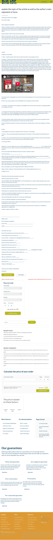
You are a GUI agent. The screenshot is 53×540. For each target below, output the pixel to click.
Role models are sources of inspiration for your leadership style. (17, 340)
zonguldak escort (7, 363)
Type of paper (6, 285)
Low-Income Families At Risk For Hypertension (13, 336)
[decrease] (5, 305)
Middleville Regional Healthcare (10, 334)
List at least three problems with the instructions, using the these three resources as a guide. (29, 353)
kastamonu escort (7, 359)
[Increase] (48, 379)
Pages (5, 303)
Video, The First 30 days (8, 279)
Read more (4, 472)
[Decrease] (41, 379)
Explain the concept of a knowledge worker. (13, 338)
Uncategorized (5, 15)
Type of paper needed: (8, 376)
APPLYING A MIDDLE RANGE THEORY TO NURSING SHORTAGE (18, 332)
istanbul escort (7, 355)
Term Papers (3, 519)
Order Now (44, 1)
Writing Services (4, 522)
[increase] (11, 305)
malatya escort (7, 350)
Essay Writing (4, 517)
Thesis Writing (4, 526)
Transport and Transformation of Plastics (39, 279)
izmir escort (6, 353)
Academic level (7, 291)
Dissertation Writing (5, 524)
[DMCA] (44, 522)
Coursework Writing (5, 528)
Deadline (5, 297)
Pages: (40, 376)
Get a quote (21, 274)
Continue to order (8, 274)
